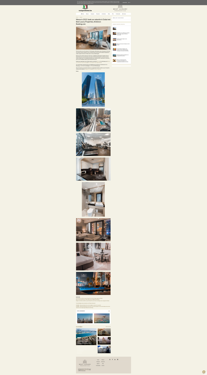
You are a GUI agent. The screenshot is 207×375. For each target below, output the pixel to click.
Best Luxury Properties (97, 69)
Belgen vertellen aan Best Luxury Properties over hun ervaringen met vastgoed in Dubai (92, 300)
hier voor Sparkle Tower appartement (94, 62)
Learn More (125, 2)
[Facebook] (112, 359)
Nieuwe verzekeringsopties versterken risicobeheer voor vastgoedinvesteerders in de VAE (122, 60)
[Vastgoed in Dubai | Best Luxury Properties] (85, 11)
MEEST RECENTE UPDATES (119, 24)
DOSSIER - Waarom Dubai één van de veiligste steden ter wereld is (88, 305)
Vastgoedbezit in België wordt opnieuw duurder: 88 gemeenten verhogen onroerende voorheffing (122, 49)
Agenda (98, 363)
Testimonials (118, 13)
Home (83, 13)
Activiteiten (104, 13)
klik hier (98, 61)
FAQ (113, 13)
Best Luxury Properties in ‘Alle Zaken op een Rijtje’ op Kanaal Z (88, 299)
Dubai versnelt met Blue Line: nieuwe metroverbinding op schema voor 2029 (103, 341)
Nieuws (87, 13)
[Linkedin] (114, 359)
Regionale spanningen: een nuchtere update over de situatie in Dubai (84, 320)
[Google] (109, 359)
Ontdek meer (81, 350)
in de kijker (79, 337)
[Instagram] (117, 359)
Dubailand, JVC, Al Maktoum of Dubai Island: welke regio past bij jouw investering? (123, 33)
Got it (129, 2)
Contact (124, 13)
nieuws (81, 17)
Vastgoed (92, 13)
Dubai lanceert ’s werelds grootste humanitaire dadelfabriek (103, 350)
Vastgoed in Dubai (88, 69)
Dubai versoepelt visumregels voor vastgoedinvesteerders (84, 341)
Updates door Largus (85, 369)
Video (109, 13)
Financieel (98, 13)
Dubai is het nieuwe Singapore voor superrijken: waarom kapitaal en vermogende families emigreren (102, 320)
